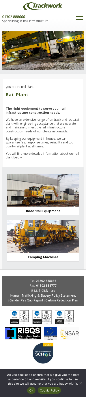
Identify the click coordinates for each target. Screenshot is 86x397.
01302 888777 (46, 285)
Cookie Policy (49, 390)
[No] (80, 383)
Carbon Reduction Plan (61, 300)
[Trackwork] (43, 6)
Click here (48, 290)
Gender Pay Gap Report (26, 300)
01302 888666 (13, 16)
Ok (31, 390)
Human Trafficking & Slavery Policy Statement (43, 295)
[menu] (79, 18)
